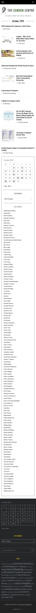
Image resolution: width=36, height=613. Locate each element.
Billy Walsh (7, 249)
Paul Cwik (7, 410)
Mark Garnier (8, 374)
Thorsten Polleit (22, 138)
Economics (26, 572)
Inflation (18, 583)
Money (23, 589)
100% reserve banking (7, 564)
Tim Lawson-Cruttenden (11, 466)
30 (14, 181)
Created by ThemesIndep (25, 604)
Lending (22, 586)
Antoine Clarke (8, 235)
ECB (2, 572)
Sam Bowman (8, 444)
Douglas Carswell (9, 284)
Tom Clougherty (8, 478)
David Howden (8, 271)
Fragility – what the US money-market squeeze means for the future (25, 38)
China (25, 570)
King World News (16, 586)
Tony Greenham (8, 481)
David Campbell (8, 267)
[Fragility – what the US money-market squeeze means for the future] (8, 40)
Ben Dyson (7, 245)
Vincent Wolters (8, 483)
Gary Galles (7, 301)
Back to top (16, 609)
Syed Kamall (7, 454)
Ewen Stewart (8, 298)
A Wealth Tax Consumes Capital (10, 101)
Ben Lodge (7, 247)
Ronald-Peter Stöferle (10, 442)
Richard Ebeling (8, 288)
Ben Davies (7, 242)
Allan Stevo (7, 223)
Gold (10, 580)
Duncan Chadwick (9, 323)
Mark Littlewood (9, 379)
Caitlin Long (7, 254)
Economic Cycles (12, 572)
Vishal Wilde (7, 488)
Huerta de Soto (11, 583)
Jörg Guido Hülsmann (10, 357)
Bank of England (19, 566)
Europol (6, 296)
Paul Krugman (10, 592)
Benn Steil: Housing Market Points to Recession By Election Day (24, 78)
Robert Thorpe (8, 439)
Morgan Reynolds (9, 388)
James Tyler (7, 330)
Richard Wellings (9, 430)
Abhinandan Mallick (10, 210)
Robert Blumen (8, 432)
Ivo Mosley (7, 320)
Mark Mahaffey (8, 381)
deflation (30, 569)
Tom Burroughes (9, 476)
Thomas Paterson (9, 461)
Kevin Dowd (7, 420)
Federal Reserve (23, 575)
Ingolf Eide (7, 318)
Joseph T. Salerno (9, 359)
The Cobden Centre (9, 459)
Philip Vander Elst (9, 418)
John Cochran (8, 344)
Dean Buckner (8, 274)
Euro (10, 575)
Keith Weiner (6, 103)
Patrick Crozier (8, 405)
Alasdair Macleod (9, 218)
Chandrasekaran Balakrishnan (12, 240)
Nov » (10, 186)
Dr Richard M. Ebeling (9, 68)
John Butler (7, 342)
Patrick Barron (8, 403)
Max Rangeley (8, 386)
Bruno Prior (7, 252)
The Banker (7, 457)
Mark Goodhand (9, 376)
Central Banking (14, 569)
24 (18, 178)
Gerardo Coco (8, 310)
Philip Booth (7, 415)
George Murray (8, 303)
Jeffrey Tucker (8, 337)
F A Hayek (14, 575)
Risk (20, 595)
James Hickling (8, 325)
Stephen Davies (8, 449)
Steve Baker (7, 452)
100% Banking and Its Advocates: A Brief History (16, 26)
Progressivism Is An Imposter (9, 90)
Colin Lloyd (21, 43)
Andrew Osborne (9, 225)
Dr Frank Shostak (23, 122)
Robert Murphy (8, 435)
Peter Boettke (8, 422)
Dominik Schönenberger (11, 281)
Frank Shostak (8, 286)
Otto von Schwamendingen (12, 401)
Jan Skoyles (7, 335)
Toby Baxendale (8, 474)
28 (5, 181)
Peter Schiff (16, 592)
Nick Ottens (7, 391)
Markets (28, 586)
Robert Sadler (8, 437)
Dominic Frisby (8, 279)
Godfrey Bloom (8, 313)
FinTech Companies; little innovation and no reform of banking (24, 53)
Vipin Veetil (7, 486)
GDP (7, 580)
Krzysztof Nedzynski (10, 366)
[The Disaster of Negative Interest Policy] (8, 135)
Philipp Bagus (8, 425)
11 (22, 171)
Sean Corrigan (8, 447)
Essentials (4, 575)
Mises (2, 589)
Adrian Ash (7, 213)
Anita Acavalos (8, 230)
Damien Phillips (8, 264)
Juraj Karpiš (7, 362)
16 (13, 174)
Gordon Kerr (21, 58)
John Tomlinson (8, 349)
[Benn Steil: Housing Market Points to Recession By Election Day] (8, 78)
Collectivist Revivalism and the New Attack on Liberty (17, 65)
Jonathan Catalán (9, 352)
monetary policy (12, 589)
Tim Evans (7, 291)
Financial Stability (8, 578)
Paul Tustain (7, 413)
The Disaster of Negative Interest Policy (23, 133)
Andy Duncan (8, 228)
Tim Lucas (7, 469)
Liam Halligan (8, 371)
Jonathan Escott (8, 354)
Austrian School (22, 563)
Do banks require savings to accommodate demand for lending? (17, 149)
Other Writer (6, 29)
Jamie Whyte (7, 332)
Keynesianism (6, 586)
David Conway (8, 269)
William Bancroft (9, 491)
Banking (9, 566)
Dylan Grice (7, 293)
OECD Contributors (10, 396)
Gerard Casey (8, 308)
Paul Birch (7, 408)
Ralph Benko (7, 427)
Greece (24, 580)
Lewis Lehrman (8, 369)
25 (22, 178)
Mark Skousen (8, 383)
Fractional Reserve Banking (22, 578)
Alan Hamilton (8, 215)
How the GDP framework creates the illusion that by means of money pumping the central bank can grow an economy (25, 115)
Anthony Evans (8, 232)
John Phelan (7, 347)
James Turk (7, 327)
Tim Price (6, 471)
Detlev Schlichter (9, 276)
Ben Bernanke (29, 566)
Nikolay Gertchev (9, 393)
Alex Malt (7, 220)
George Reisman (8, 305)
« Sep (5, 186)
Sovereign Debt (7, 597)
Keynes (32, 583)
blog (3, 569)
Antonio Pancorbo (9, 237)
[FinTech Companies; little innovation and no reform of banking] (8, 53)
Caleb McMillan (8, 257)
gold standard (17, 580)
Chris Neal (7, 259)
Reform (9, 595)
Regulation (14, 595)
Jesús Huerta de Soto (10, 340)
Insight (26, 583)
